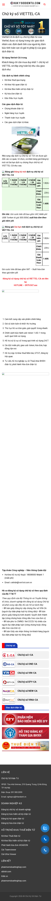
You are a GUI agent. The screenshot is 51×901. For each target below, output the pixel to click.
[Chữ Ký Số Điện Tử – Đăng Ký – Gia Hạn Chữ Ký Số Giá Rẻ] (26, 4)
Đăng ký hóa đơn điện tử (12, 823)
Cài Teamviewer (8, 849)
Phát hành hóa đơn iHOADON (14, 845)
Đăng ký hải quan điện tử (12, 818)
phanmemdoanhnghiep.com (13, 867)
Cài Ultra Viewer (8, 854)
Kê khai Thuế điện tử (10, 836)
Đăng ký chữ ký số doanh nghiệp (16, 809)
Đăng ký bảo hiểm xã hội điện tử (16, 814)
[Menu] (3, 4)
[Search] (45, 4)
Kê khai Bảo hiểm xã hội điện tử (15, 840)
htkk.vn (4, 876)
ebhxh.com (6, 871)
